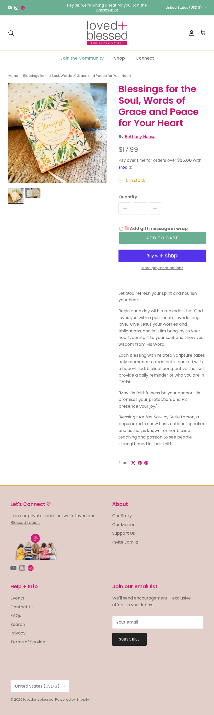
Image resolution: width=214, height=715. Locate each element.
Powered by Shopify (72, 699)
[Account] (190, 33)
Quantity (127, 197)
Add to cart (162, 238)
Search (17, 624)
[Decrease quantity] (124, 208)
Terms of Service (27, 642)
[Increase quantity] (155, 208)
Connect (144, 58)
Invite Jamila (125, 542)
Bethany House (140, 137)
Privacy (18, 633)
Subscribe (129, 639)
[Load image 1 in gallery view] (57, 133)
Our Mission (123, 525)
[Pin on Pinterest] (146, 463)
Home (13, 75)
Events (17, 598)
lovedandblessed (38, 699)
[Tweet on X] (133, 463)
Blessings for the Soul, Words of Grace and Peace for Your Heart (77, 75)
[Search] (11, 33)
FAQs (15, 616)
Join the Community (82, 58)
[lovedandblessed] (107, 33)
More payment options (162, 268)
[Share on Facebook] (140, 463)
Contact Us (22, 607)
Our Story (122, 516)
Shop (119, 58)
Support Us (123, 533)
